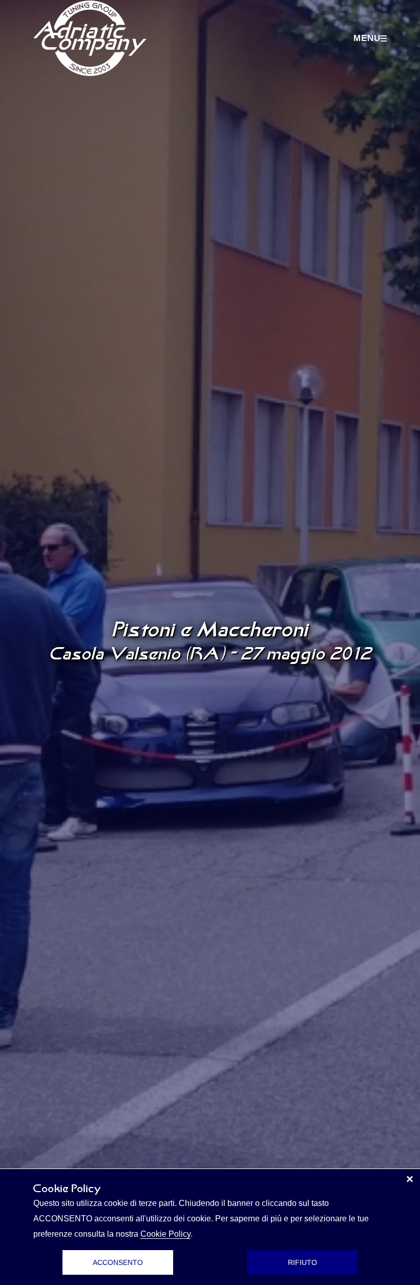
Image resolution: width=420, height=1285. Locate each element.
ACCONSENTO (118, 1262)
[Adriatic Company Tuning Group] (89, 38)
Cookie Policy (165, 1234)
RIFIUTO (302, 1262)
